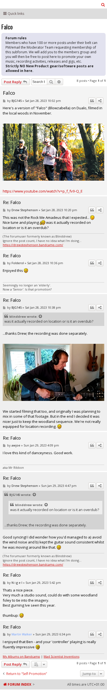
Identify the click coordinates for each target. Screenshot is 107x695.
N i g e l (17, 582)
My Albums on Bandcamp (21, 656)
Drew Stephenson (25, 210)
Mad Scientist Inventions (61, 656)
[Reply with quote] (91, 100)
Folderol (18, 263)
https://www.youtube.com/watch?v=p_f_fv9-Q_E (43, 191)
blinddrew (17, 316)
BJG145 (17, 101)
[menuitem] (103, 5)
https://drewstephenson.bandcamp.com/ (33, 245)
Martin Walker (22, 634)
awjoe (16, 445)
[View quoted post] (40, 316)
